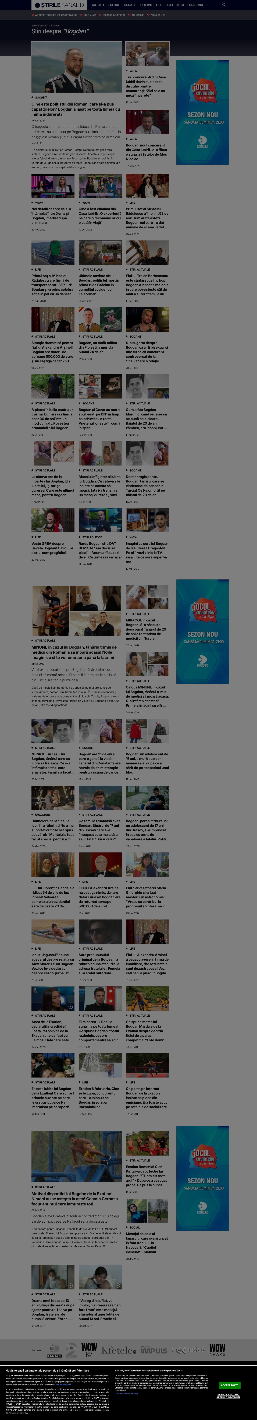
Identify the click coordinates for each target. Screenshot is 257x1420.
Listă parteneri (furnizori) (126, 1393)
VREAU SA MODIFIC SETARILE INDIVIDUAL (228, 1396)
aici (95, 1401)
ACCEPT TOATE (229, 1385)
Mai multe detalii (63, 1384)
